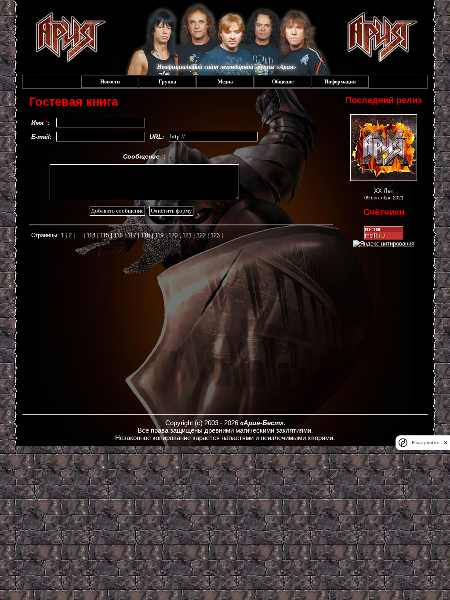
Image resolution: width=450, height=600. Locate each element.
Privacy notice (425, 442)
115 (104, 235)
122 (201, 235)
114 (91, 235)
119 (159, 235)
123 (215, 235)
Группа (167, 82)
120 (173, 235)
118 (145, 235)
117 (131, 235)
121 (187, 235)
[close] (445, 442)
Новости (110, 82)
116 (118, 235)
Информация (340, 82)
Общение (283, 82)
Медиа (225, 82)
